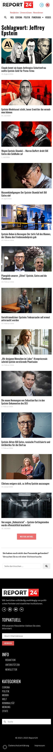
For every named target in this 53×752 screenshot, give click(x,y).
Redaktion (14, 12)
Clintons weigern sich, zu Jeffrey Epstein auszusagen (25, 483)
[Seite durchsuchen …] (22, 566)
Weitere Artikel (26, 536)
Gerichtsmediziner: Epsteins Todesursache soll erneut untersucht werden (25, 318)
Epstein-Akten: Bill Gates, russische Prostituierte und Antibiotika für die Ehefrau (25, 443)
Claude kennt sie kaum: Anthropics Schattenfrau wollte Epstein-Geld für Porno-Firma (23, 69)
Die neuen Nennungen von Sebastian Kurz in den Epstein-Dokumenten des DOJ (23, 402)
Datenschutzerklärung (18, 745)
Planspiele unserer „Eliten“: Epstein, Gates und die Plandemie (24, 277)
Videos (48, 17)
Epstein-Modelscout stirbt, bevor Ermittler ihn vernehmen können (26, 111)
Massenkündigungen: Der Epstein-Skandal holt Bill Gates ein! (24, 194)
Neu (12, 17)
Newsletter (38, 12)
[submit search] (46, 566)
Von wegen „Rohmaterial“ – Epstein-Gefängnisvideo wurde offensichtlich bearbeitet (25, 523)
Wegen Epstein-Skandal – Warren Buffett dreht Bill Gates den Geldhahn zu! (24, 152)
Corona (18, 17)
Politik (27, 17)
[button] (5, 17)
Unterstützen (26, 12)
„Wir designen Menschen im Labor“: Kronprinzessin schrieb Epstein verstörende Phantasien (24, 360)
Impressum (40, 745)
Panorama (36, 17)
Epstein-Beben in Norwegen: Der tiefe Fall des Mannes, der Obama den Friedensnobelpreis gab (26, 235)
